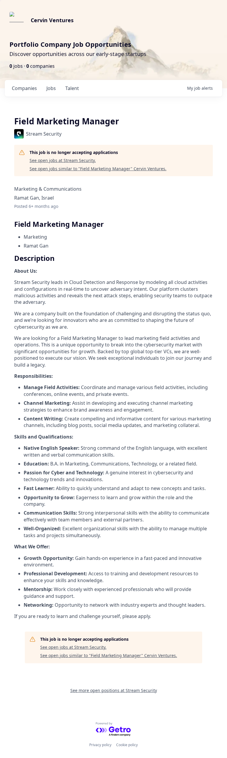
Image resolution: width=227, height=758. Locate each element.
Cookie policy (127, 744)
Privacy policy (100, 744)
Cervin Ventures (52, 20)
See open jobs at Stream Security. (63, 160)
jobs (51, 88)
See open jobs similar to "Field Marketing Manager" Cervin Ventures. (98, 168)
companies (24, 88)
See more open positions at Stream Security (113, 690)
